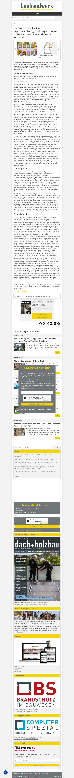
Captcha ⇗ (47, 400)
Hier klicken (38, 399)
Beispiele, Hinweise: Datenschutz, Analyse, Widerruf (35, 409)
